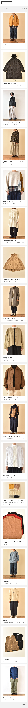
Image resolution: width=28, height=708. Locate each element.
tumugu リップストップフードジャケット (13, 279)
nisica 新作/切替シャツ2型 (9, 475)
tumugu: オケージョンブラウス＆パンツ (12, 122)
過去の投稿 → (23, 704)
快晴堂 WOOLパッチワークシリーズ (12, 201)
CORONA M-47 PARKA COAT (10, 83)
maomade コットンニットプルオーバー (12, 436)
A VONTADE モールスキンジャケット (12, 397)
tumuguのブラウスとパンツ (9, 240)
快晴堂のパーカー (7, 620)
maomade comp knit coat (9, 318)
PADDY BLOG (6, 3)
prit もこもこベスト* (7, 659)
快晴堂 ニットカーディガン (9, 45)
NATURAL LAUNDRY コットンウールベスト (13, 500)
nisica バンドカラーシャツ (9, 698)
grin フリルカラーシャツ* (9, 581)
